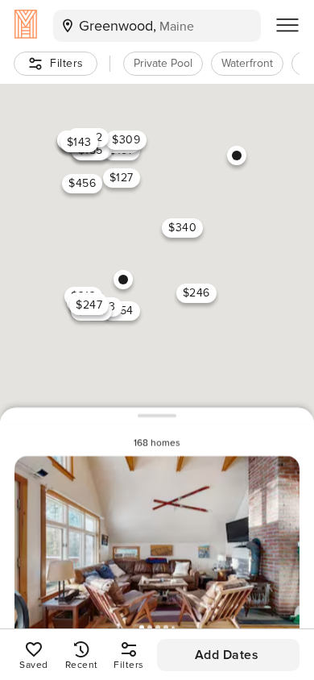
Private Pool (163, 63)
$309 (126, 140)
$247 (89, 305)
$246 (196, 293)
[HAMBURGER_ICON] (287, 26)
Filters (67, 63)
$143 (79, 142)
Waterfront (247, 63)
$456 (82, 183)
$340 (182, 227)
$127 (121, 178)
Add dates (227, 655)
